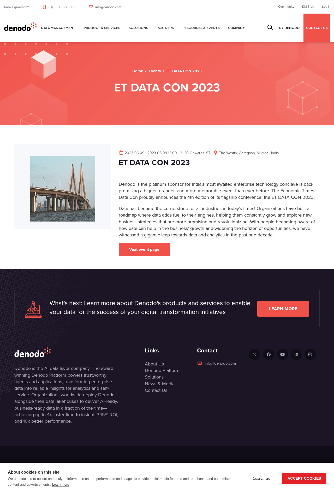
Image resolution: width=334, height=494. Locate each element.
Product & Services (102, 27)
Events (155, 71)
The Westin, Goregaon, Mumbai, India (249, 153)
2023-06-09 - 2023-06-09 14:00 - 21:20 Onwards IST (167, 153)
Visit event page (144, 249)
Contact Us (156, 390)
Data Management (58, 27)
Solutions (138, 27)
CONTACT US (317, 27)
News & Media (160, 383)
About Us (154, 364)
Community (286, 6)
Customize (262, 478)
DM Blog (308, 6)
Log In (326, 6)
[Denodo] (20, 27)
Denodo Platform (162, 370)
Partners (165, 27)
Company (236, 27)
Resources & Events (201, 27)
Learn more (283, 309)
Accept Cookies (304, 478)
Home (137, 71)
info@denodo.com (108, 7)
